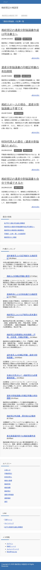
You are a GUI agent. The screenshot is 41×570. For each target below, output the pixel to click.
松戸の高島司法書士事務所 (13, 527)
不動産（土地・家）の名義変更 (15, 234)
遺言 (5, 501)
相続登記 (18, 39)
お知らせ (7, 470)
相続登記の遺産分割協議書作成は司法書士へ (19, 227)
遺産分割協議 (27, 39)
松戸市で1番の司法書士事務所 (14, 223)
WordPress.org (12, 552)
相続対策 (7, 484)
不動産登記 (8, 473)
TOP (10, 15)
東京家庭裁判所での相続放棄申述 (21, 436)
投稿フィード (11, 546)
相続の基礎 (8, 480)
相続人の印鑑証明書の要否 (18, 276)
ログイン (10, 543)
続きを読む (36, 58)
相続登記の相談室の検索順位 (14, 230)
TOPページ (8, 520)
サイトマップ (9, 523)
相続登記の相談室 (9, 7)
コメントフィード (13, 549)
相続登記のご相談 (10, 237)
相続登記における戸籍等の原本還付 (22, 315)
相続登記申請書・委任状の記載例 (21, 416)
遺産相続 (7, 498)
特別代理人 (18, 150)
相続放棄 (7, 487)
